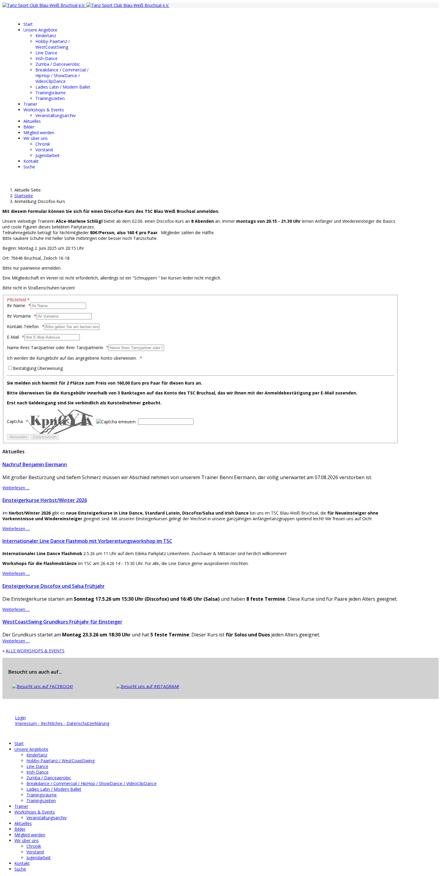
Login (20, 717)
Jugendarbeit (47, 155)
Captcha (15, 421)
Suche (29, 167)
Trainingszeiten (50, 98)
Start (28, 24)
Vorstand (44, 150)
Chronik (42, 144)
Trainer (30, 104)
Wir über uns (35, 138)
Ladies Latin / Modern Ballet (62, 87)
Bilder (28, 127)
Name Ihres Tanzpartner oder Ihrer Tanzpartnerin (55, 347)
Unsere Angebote (40, 30)
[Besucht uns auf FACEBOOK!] (42, 686)
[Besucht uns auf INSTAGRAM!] (147, 686)
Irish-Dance (46, 58)
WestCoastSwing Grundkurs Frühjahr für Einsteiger (62, 621)
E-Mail (13, 337)
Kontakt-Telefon (23, 326)
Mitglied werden (38, 132)
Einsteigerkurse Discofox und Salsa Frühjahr (53, 586)
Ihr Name (16, 305)
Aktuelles (32, 121)
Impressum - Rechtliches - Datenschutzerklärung (62, 723)
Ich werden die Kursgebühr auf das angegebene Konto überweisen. (72, 358)
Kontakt (31, 161)
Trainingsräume (50, 92)
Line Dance (46, 53)
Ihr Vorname (19, 316)
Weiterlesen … (16, 488)
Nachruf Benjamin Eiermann (34, 464)
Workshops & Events (43, 110)
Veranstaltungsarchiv (55, 115)
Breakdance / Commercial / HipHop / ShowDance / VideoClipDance (61, 75)
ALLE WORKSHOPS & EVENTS (35, 651)
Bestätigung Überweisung (38, 368)
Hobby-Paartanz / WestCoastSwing (52, 44)
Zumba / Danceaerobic (57, 64)
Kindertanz (45, 35)
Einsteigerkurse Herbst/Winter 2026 (44, 500)
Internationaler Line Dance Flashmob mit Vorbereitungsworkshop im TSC (87, 541)
